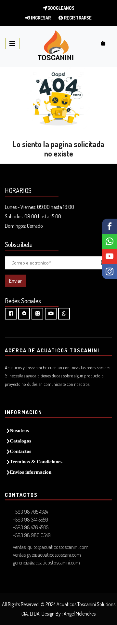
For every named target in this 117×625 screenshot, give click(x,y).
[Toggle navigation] (12, 43)
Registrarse (77, 17)
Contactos (20, 451)
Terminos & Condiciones (36, 461)
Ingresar (40, 17)
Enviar (15, 281)
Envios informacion (30, 471)
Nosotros (19, 430)
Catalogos (20, 440)
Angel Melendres (80, 613)
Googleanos (60, 8)
